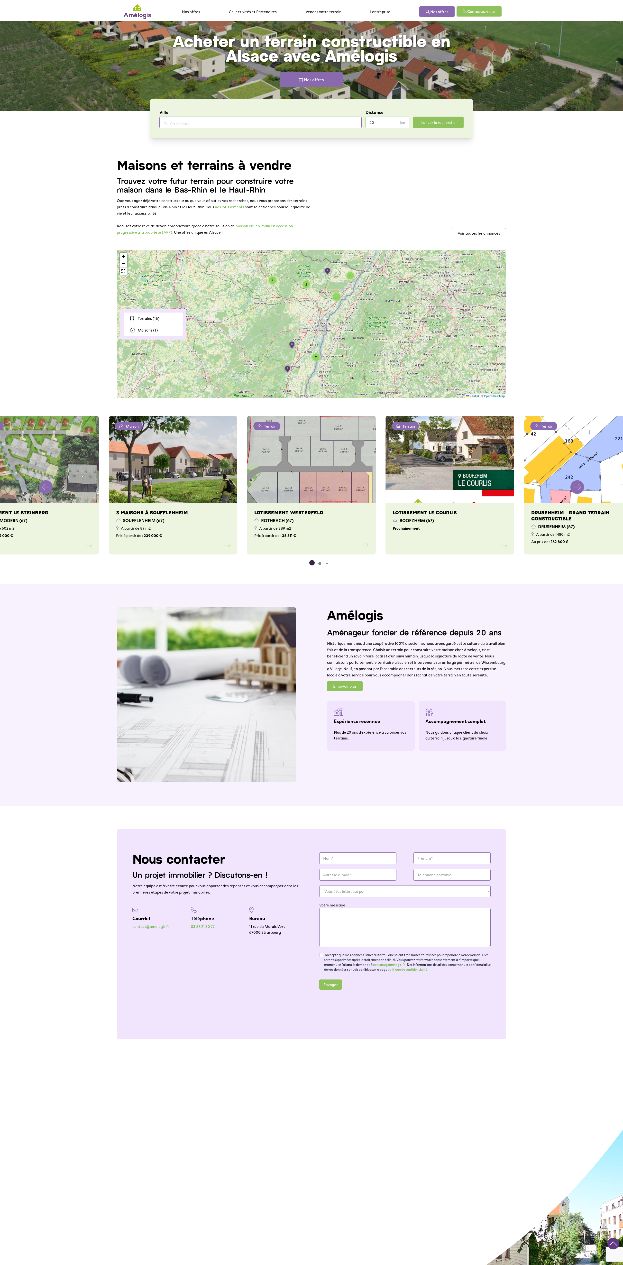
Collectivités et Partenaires (253, 11)
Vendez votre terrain (323, 11)
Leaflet (474, 396)
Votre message (332, 905)
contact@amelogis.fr (150, 926)
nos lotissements (229, 207)
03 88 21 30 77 (203, 926)
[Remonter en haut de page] (613, 1243)
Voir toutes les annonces (479, 233)
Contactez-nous (481, 11)
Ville (163, 112)
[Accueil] (137, 11)
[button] (328, 271)
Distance (375, 112)
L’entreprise (380, 11)
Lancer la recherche (438, 122)
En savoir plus (345, 686)
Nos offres (191, 11)
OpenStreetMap (494, 396)
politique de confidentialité (407, 969)
